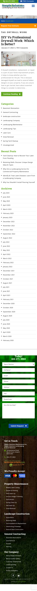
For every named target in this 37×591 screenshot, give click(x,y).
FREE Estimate (28, 1)
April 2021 (6, 295)
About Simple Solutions (13, 556)
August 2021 (7, 283)
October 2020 (8, 308)
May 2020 (6, 328)
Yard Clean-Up (10, 493)
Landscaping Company (11, 120)
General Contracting (10, 112)
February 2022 (8, 262)
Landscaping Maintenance (12, 125)
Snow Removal (8, 137)
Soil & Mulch (10, 499)
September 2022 (9, 234)
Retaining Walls (11, 520)
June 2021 (6, 291)
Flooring (8, 547)
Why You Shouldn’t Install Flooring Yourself (19, 182)
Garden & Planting (12, 490)
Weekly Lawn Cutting (13, 487)
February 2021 (8, 299)
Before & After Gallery (13, 559)
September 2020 (9, 312)
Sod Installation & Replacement (16, 523)
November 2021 (9, 275)
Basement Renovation (11, 108)
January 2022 (7, 267)
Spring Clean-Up (11, 502)
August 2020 (7, 316)
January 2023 (7, 217)
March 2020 (7, 336)
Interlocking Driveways (13, 526)
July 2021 (6, 287)
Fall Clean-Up (10, 505)
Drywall (8, 544)
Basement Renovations (13, 538)
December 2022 (8, 222)
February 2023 (8, 213)
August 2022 (7, 238)
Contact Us (9, 568)
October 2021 (8, 279)
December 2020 (8, 303)
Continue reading (10, 94)
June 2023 (6, 197)
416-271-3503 (10, 1)
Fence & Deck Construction (14, 529)
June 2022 (6, 246)
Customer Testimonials (13, 562)
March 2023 (7, 209)
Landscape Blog (11, 565)
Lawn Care (7, 133)
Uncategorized (8, 145)
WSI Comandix (22, 48)
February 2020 (8, 340)
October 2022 (8, 230)
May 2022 (6, 250)
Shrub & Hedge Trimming (14, 496)
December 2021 (8, 271)
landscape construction (11, 116)
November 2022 (9, 226)
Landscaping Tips (9, 129)
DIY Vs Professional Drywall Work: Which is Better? (17, 40)
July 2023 (6, 193)
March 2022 (7, 258)
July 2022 (6, 242)
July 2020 (6, 320)
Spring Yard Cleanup (10, 141)
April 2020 (6, 332)
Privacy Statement (12, 571)
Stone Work (10, 517)
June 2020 (6, 324)
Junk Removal (10, 541)
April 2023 (6, 205)
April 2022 (6, 254)
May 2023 (6, 201)
